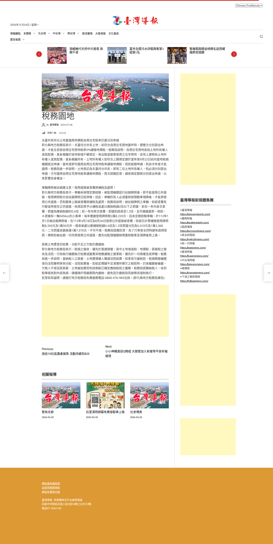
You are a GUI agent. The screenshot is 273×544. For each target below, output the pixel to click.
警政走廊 (48, 412)
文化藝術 (113, 33)
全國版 (27, 33)
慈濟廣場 (87, 33)
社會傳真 (136, 412)
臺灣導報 (54, 125)
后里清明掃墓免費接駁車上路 (105, 412)
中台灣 (57, 33)
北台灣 (42, 33)
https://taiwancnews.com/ (194, 264)
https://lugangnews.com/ (194, 255)
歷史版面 (15, 39)
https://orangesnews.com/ (195, 272)
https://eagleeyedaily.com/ (194, 222)
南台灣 (71, 33)
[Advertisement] (105, 311)
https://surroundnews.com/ (195, 230)
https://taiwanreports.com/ (195, 214)
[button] (39, 54)
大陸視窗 (100, 33)
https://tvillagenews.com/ (194, 280)
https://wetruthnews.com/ (194, 239)
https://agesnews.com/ (193, 247)
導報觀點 (15, 33)
